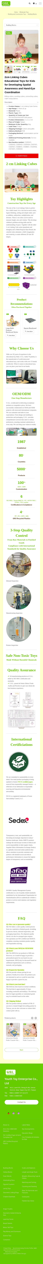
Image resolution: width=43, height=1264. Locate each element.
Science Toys (7, 1236)
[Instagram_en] (18, 1113)
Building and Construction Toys (17, 14)
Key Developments (28, 1129)
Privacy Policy (7, 1248)
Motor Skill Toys (8, 1227)
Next (35, 1018)
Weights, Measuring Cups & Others (31, 1177)
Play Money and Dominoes (11, 1231)
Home (16, 12)
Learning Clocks (8, 1219)
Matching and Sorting (29, 1182)
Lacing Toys (7, 1188)
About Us (6, 1125)
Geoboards (25, 1197)
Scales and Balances (28, 1168)
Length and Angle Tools (29, 1172)
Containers (6, 1240)
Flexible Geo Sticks (28, 1201)
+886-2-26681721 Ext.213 (18, 1093)
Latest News (26, 1125)
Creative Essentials (9, 1197)
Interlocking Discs (9, 1180)
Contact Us (22, 1102)
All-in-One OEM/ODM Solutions (10, 1130)
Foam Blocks (7, 1176)
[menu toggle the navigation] (40, 3)
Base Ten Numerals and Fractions (29, 1192)
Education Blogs (27, 1133)
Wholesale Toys (24, 12)
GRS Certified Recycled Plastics (10, 1142)
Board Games (7, 1223)
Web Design (22, 1253)
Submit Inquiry (22, 156)
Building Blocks (32, 14)
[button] (30, 3)
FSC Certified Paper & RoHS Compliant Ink (12, 1136)
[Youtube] (8, 1113)
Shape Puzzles (7, 1209)
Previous (32, 1018)
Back (21, 1050)
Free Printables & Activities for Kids (30, 1138)
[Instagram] (14, 1113)
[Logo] (6, 4)
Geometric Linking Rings (11, 1192)
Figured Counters (8, 1184)
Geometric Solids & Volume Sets (12, 1214)
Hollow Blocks (7, 1172)
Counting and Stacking (29, 1186)
